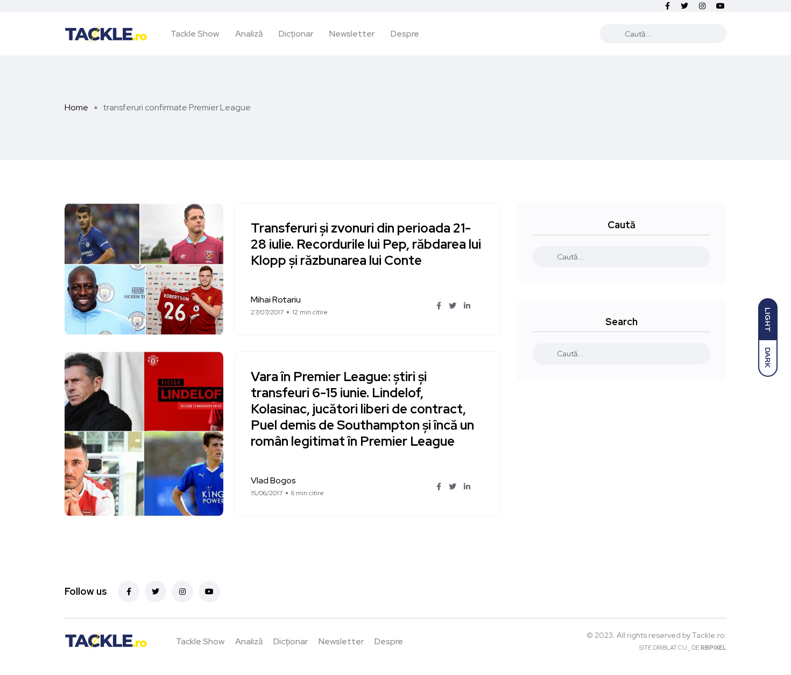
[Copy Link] (481, 306)
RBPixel (713, 647)
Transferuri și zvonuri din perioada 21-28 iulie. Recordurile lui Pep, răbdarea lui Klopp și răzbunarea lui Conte (366, 244)
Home (76, 107)
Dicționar (296, 33)
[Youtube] (209, 591)
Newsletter (352, 33)
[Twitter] (155, 591)
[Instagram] (182, 591)
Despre (405, 33)
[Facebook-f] (128, 591)
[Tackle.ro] (106, 33)
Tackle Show (195, 33)
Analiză (249, 33)
